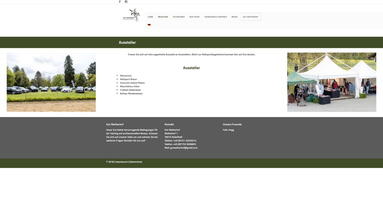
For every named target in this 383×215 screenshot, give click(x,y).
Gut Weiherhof (250, 16)
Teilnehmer (179, 16)
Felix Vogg (228, 130)
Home (150, 16)
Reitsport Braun (128, 79)
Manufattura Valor (130, 86)
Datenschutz (135, 161)
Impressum (121, 161)
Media (235, 16)
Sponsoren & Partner (216, 16)
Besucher (163, 16)
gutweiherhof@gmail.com (183, 147)
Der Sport (194, 16)
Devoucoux (126, 75)
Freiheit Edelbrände (130, 90)
